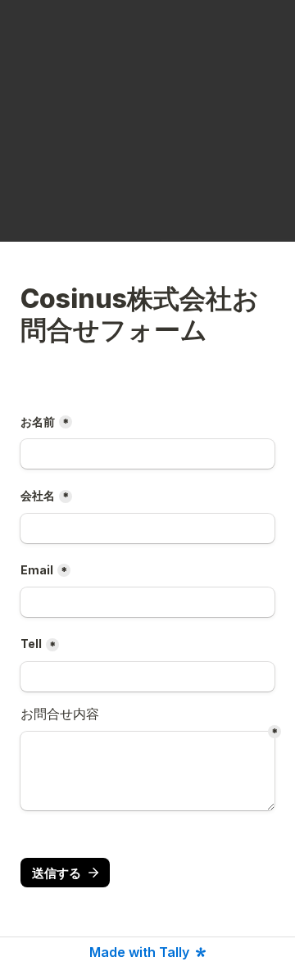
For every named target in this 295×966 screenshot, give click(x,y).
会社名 (37, 495)
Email (36, 570)
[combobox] (147, 677)
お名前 (37, 422)
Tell (31, 644)
